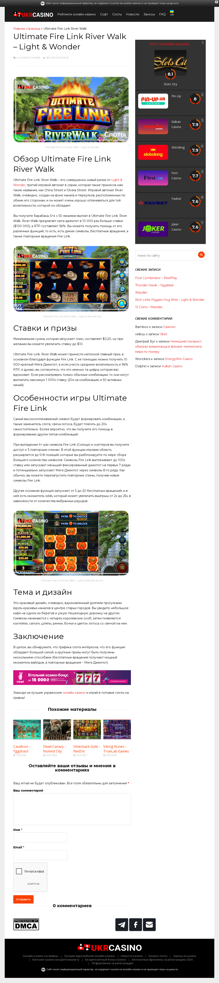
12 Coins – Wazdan (149, 307)
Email (17, 847)
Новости (132, 14)
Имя (16, 830)
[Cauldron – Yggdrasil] (27, 739)
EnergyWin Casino (179, 359)
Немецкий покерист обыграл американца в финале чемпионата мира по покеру (168, 346)
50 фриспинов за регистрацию (112, 963)
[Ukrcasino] (33, 16)
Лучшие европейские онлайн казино (89, 956)
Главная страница (26, 29)
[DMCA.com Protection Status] (26, 929)
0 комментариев (28, 57)
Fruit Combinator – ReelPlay (156, 278)
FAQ (162, 14)
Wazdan (141, 292)
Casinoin (169, 327)
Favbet (176, 199)
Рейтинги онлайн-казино (76, 14)
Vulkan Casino (172, 366)
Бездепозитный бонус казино (105, 959)
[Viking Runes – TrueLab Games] (117, 739)
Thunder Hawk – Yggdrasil (154, 285)
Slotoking (178, 147)
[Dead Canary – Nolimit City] (57, 739)
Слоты (117, 14)
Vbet (163, 334)
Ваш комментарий (28, 790)
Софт (104, 14)
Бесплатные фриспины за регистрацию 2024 (162, 959)
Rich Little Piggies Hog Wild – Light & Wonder (169, 300)
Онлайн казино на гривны (40, 956)
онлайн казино (74, 693)
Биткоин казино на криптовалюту (56, 959)
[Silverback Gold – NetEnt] (87, 739)
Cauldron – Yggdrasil (22, 749)
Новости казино (132, 956)
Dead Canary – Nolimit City (55, 749)
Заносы (149, 14)
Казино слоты (158, 956)
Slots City (170, 84)
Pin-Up (176, 96)
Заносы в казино (184, 956)
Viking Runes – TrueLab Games (116, 749)
